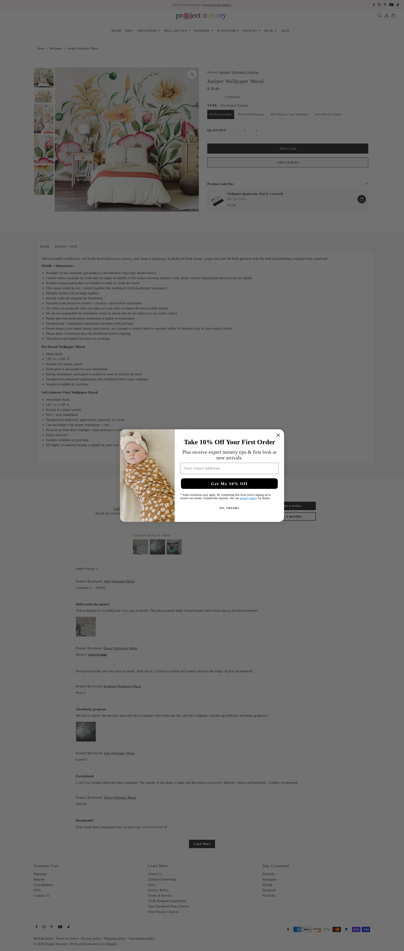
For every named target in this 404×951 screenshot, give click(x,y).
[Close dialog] (278, 435)
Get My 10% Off (229, 483)
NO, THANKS (229, 508)
